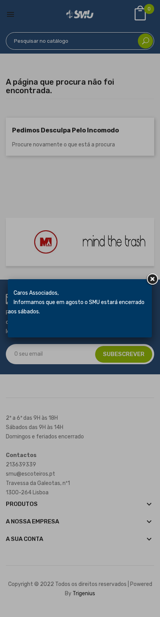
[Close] (152, 279)
